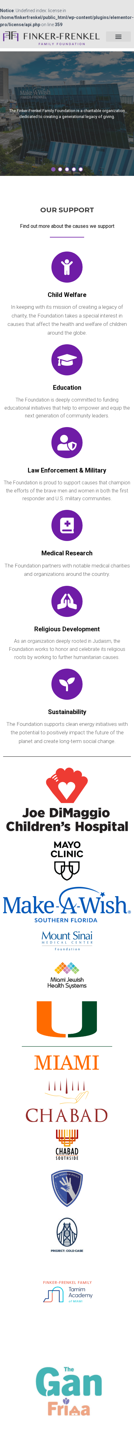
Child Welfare (67, 295)
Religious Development (67, 629)
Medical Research (67, 553)
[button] (118, 36)
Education (67, 387)
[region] (67, 113)
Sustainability (67, 712)
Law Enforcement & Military (67, 470)
